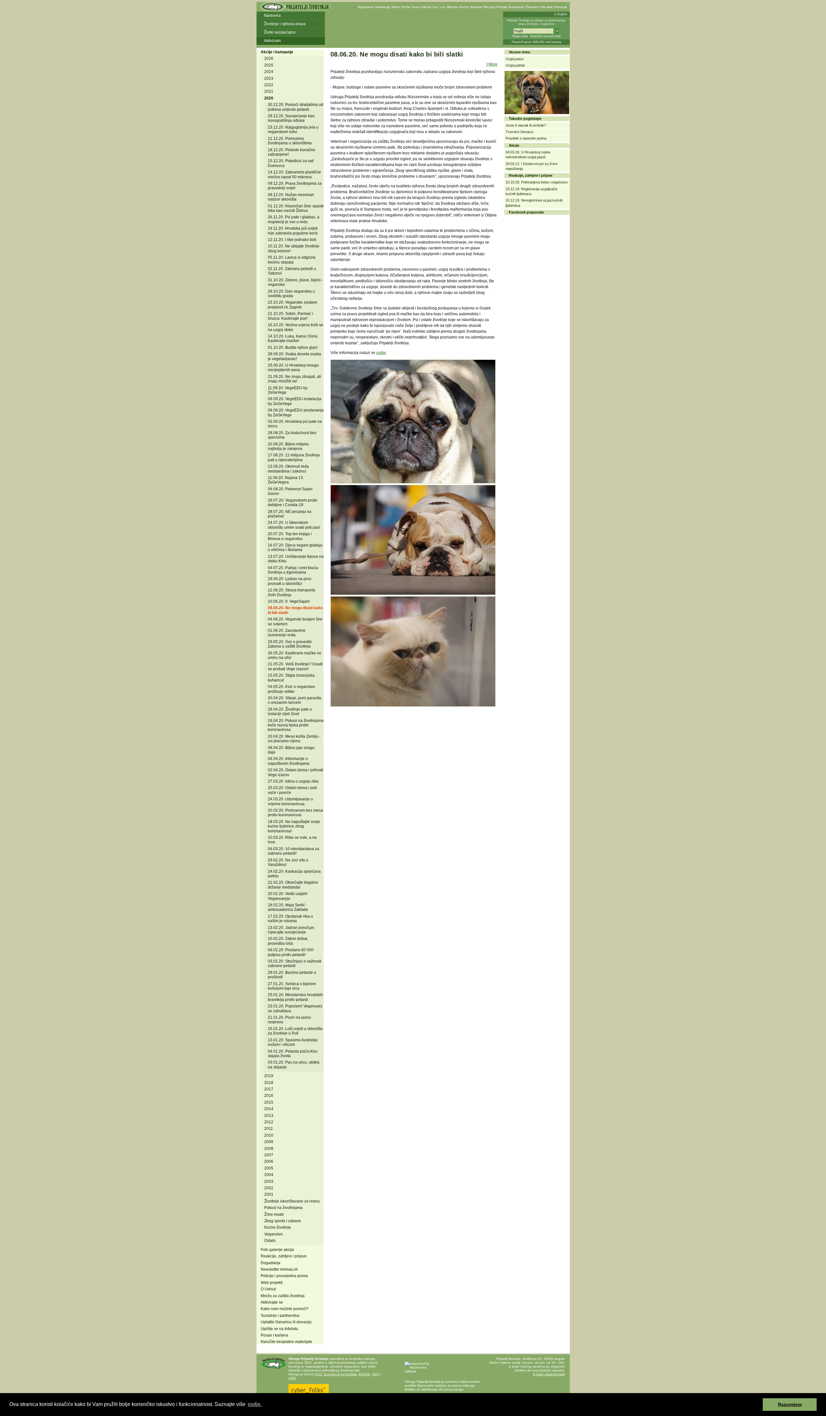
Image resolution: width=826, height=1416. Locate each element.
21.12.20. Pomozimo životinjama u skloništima (290, 140)
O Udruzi (268, 1289)
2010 (268, 1135)
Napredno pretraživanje (545, 36)
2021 (268, 91)
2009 (268, 1142)
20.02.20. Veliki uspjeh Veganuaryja (287, 896)
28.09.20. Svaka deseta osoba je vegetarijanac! (294, 356)
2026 (268, 58)
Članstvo (532, 7)
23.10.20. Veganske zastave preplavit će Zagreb (292, 304)
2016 (268, 1095)
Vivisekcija (382, 7)
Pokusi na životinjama (283, 1207)
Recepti (489, 7)
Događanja (270, 1263)
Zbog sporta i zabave (282, 1221)
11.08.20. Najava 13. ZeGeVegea (286, 479)
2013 (268, 1115)
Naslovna (272, 15)
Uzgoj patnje (515, 65)
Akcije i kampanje (277, 52)
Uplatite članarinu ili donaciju (286, 1322)
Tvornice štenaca (519, 132)
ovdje (381, 352)
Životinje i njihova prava (285, 24)
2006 (268, 1161)
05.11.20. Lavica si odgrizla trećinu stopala (292, 259)
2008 (268, 1148)
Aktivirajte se (272, 1302)
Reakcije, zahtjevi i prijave (284, 1256)
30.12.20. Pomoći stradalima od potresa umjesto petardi (295, 106)
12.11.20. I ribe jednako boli (292, 239)
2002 (268, 1188)
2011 (268, 1128)
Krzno (396, 7)
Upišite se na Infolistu (279, 1329)
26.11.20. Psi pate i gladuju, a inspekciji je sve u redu (293, 219)
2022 (268, 85)
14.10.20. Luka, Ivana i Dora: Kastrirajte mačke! (293, 338)
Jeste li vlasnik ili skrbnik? (526, 125)
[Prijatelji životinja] (295, 9)
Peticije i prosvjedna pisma (284, 1276)
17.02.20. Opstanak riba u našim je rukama (290, 918)
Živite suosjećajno (280, 32)
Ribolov (452, 7)
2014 (268, 1109)
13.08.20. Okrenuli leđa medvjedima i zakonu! (288, 468)
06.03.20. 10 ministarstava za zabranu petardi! (293, 851)
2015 (268, 1102)
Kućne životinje (470, 7)
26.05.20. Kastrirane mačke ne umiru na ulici (294, 655)
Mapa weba (520, 36)
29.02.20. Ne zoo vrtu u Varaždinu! (288, 862)
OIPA (292, 1378)
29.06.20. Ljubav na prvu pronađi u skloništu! (289, 581)
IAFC (375, 1374)
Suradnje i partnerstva (280, 1315)
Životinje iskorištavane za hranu (292, 1201)
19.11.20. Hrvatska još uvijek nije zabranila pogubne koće (293, 230)
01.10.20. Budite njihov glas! (292, 347)
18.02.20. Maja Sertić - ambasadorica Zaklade (288, 907)
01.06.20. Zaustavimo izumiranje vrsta (287, 632)
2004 (268, 1174)
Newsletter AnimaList (279, 1269)
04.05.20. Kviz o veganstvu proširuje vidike (291, 688)
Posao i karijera (274, 1335)
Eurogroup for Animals (340, 1374)
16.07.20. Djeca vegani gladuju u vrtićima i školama (295, 547)
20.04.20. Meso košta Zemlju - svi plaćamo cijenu (294, 738)
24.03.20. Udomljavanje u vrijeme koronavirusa (290, 801)
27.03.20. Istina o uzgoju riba (293, 781)
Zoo (435, 7)
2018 (268, 1082)
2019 (268, 1076)
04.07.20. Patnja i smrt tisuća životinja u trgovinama (293, 570)
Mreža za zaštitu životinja (283, 1296)
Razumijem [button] (790, 1404)
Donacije (560, 7)
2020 (268, 98)
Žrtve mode (274, 1214)
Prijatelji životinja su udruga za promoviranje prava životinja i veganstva (536, 22)
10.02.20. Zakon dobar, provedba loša (288, 940)
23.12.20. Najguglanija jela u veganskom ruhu (293, 129)
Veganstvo (365, 7)
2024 (268, 71)
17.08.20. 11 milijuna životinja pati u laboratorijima (294, 457)
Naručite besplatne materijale (286, 1341)
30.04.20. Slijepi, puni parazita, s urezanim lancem (295, 700)
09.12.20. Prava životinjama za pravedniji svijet (295, 185)
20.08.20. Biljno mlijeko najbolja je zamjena (288, 446)
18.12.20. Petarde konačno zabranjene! (291, 152)
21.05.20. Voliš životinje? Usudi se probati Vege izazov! (295, 666)
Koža (406, 7)
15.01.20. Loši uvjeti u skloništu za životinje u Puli (295, 1031)
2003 (268, 1181)
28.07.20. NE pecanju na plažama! (289, 513)
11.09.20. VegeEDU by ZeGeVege (287, 390)
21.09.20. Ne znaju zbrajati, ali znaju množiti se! (294, 378)
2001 (268, 1194)
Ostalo (270, 1240)
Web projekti (272, 1282)
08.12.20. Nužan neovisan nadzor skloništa (291, 197)
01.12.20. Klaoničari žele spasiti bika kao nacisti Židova (296, 208)
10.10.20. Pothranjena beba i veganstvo (537, 182)
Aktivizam (272, 40)
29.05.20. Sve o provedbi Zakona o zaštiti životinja (290, 644)
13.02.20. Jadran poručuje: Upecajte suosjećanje (291, 929)
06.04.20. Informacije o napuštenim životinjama (288, 760)
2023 (268, 78)
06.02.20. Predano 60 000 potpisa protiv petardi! (291, 952)
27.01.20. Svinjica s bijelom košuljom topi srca (292, 986)
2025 (268, 65)
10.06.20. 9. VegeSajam (289, 601)
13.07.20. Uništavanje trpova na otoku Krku (296, 558)
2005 (268, 1168)
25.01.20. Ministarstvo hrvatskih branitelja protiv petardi (295, 997)
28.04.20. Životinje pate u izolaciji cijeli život (290, 711)
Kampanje (516, 7)
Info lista (546, 7)
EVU (318, 1374)
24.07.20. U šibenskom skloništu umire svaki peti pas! (294, 524)
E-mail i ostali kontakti (549, 1374)
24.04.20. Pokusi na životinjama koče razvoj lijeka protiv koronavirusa (296, 725)
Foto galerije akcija (277, 1249)
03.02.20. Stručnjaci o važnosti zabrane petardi (294, 963)
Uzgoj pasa (514, 59)
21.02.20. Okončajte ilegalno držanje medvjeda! (293, 884)
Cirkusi (426, 7)
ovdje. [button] (255, 1404)
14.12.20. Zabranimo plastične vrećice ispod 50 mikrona (294, 174)
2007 (268, 1155)
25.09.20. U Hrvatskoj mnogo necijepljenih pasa (293, 367)
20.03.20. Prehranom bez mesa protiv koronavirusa (295, 812)
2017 (268, 1089)
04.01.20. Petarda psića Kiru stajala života (292, 1053)
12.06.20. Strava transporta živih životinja (291, 592)
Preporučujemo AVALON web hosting (536, 42)
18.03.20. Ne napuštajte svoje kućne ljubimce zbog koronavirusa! (294, 826)
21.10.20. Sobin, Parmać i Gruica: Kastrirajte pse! (290, 315)
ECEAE (364, 1374)
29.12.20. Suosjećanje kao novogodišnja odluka (291, 118)
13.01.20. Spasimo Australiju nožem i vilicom (293, 1042)
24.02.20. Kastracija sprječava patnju (294, 873)
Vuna (415, 7)
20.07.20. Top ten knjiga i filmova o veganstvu (290, 536)
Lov (442, 7)
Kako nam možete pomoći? (284, 1309)
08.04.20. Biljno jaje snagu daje (291, 750)
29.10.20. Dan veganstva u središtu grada (291, 293)
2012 (268, 1122)
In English (560, 14)
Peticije (502, 7)
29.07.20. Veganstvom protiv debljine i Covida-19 (292, 502)
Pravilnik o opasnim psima (526, 138)
